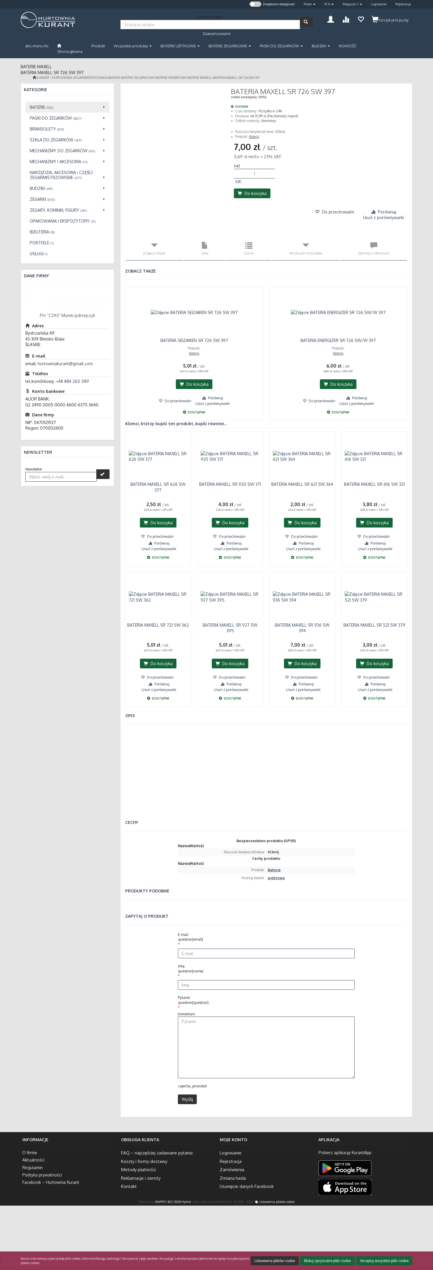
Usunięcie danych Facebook (247, 1186)
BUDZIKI (319, 46)
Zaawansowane (217, 33)
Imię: (190, 968)
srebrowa (276, 878)
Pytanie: (193, 1000)
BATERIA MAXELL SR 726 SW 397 (236, 78)
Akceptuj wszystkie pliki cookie (384, 1261)
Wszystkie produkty (131, 46)
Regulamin (32, 1167)
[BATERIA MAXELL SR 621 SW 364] (302, 456)
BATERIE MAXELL (199, 78)
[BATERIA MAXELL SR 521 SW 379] (374, 597)
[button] (309, 4)
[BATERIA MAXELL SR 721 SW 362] (158, 597)
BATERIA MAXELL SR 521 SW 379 (374, 625)
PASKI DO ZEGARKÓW (280, 46)
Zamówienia (232, 1169)
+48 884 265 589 (72, 381)
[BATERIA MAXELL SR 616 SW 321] (374, 456)
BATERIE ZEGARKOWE (228, 46)
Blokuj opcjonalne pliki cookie (327, 1261)
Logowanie (378, 4)
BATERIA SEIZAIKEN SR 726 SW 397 (194, 340)
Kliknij (280, 131)
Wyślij (187, 1099)
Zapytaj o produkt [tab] (373, 253)
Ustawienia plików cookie (276, 1202)
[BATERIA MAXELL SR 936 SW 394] (302, 597)
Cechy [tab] (249, 253)
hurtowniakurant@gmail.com (65, 363)
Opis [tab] (204, 253)
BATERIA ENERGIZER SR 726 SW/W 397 (338, 340)
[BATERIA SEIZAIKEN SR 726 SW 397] (194, 312)
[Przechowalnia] (360, 18)
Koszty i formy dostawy (144, 1161)
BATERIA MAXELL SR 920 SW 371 (230, 484)
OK (405, 1241)
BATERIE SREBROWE (170, 78)
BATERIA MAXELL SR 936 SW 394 (302, 628)
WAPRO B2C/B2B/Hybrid (173, 1202)
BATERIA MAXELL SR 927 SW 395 (230, 628)
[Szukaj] (306, 22)
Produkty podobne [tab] (305, 253)
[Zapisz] (103, 474)
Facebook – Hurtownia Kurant (50, 1182)
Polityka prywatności (42, 1174)
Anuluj (423, 1241)
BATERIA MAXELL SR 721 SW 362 (158, 625)
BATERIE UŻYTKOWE (179, 46)
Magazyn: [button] (350, 4)
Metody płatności (138, 1169)
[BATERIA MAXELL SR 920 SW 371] (230, 456)
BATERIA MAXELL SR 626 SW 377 (158, 487)
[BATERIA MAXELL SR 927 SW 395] (230, 597)
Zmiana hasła (233, 1178)
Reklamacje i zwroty (141, 1178)
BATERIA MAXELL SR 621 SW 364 (302, 484)
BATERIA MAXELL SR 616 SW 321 (374, 484)
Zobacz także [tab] (154, 253)
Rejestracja (403, 4)
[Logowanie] (330, 18)
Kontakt (129, 1186)
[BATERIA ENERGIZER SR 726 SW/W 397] (338, 312)
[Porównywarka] (345, 18)
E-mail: (190, 937)
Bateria (254, 136)
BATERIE (114, 78)
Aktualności (33, 1159)
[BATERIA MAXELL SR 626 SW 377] (158, 456)
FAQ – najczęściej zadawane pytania (157, 1153)
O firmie (29, 1152)
